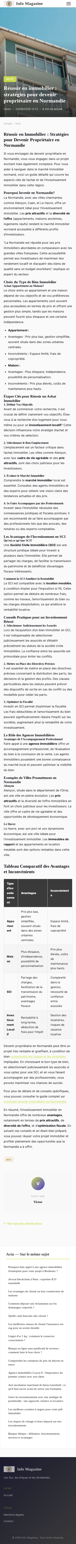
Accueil (8, 123)
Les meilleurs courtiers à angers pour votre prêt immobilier (35, 1411)
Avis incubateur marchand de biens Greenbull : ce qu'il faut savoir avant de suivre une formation (37, 1386)
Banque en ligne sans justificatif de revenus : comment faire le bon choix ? (34, 1350)
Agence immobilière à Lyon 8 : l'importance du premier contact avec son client (35, 1374)
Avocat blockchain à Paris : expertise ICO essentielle (32, 1281)
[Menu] (68, 4)
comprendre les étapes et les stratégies (38, 1056)
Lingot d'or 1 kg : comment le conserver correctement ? (31, 1338)
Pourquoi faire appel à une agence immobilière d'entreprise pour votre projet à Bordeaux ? (35, 1268)
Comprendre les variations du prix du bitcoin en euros (35, 1362)
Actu (9, 79)
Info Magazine (29, 3)
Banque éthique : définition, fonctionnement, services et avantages (34, 1435)
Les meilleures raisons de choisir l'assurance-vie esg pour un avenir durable (35, 1325)
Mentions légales (14, 1514)
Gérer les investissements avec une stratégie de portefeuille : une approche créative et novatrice (35, 1398)
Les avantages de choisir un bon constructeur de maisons (36, 1293)
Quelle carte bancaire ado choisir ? (28, 1315)
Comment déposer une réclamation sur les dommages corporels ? (32, 1305)
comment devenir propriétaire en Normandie (35, 1101)
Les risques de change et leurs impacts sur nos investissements (34, 1423)
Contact (8, 1521)
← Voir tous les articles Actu (23, 1223)
